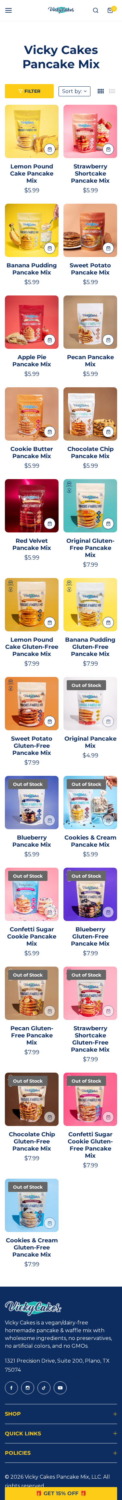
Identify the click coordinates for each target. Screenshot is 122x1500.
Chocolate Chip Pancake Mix (90, 452)
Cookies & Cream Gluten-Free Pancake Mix (32, 1247)
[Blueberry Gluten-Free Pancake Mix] (90, 894)
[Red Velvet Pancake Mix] (32, 505)
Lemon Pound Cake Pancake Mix (31, 173)
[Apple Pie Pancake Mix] (32, 322)
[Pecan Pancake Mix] (90, 322)
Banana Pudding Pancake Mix (32, 269)
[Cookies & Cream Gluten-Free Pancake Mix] (32, 1205)
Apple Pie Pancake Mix (31, 361)
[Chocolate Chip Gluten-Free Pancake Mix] (32, 1099)
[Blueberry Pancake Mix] (32, 802)
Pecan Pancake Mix (90, 361)
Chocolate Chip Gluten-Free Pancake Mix (32, 1141)
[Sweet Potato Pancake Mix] (90, 230)
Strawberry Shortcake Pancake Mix (90, 173)
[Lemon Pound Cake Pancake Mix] (32, 131)
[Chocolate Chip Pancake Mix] (90, 414)
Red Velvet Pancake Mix (31, 544)
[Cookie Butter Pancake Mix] (32, 414)
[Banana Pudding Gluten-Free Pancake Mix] (90, 604)
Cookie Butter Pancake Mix (31, 452)
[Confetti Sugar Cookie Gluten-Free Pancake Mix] (90, 1099)
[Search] (95, 10)
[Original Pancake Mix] (90, 703)
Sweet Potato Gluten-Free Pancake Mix (31, 745)
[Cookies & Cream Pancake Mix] (90, 802)
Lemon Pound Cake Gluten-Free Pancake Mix (31, 647)
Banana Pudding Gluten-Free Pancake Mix (90, 647)
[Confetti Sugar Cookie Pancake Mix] (32, 894)
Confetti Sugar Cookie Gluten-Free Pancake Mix (90, 1145)
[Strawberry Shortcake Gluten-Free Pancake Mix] (90, 993)
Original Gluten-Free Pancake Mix (90, 548)
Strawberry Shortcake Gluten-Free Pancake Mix (90, 1039)
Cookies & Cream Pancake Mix (90, 841)
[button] (61, 1493)
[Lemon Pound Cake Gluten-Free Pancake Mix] (32, 604)
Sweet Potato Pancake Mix (90, 269)
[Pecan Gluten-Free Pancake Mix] (32, 993)
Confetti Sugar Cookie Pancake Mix (31, 936)
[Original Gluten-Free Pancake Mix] (90, 505)
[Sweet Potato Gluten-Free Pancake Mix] (32, 703)
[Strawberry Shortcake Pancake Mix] (90, 131)
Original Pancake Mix (90, 742)
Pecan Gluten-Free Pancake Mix (31, 1035)
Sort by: (72, 91)
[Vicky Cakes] (61, 10)
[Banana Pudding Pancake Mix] (32, 230)
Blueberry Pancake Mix (31, 841)
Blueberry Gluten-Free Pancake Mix (90, 936)
